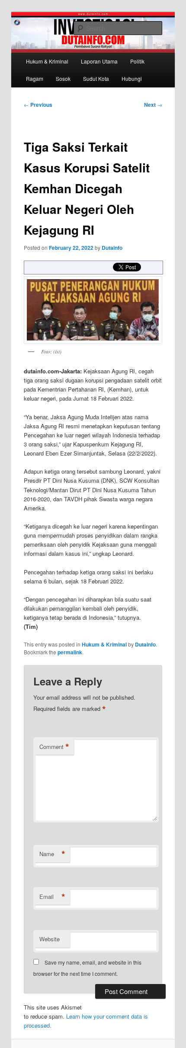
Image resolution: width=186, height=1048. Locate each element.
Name (52, 854)
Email (52, 897)
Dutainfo (112, 248)
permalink (70, 652)
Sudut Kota (96, 78)
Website (49, 939)
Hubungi (132, 78)
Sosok (63, 78)
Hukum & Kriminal (47, 61)
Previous (38, 104)
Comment (54, 747)
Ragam (34, 78)
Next (153, 104)
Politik (137, 61)
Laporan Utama (99, 61)
